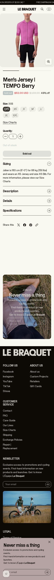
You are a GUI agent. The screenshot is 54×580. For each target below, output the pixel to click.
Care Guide (9, 420)
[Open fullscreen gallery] (48, 62)
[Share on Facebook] (24, 225)
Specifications (12, 210)
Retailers (35, 381)
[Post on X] (18, 225)
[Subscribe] (47, 572)
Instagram (8, 376)
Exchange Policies (12, 439)
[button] (10, 124)
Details (7, 200)
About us (35, 371)
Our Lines (8, 425)
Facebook (8, 371)
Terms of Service (12, 537)
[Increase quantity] (20, 136)
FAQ (5, 415)
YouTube (7, 381)
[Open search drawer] (42, 9)
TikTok (6, 386)
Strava (6, 391)
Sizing (7, 163)
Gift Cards (35, 386)
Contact (7, 410)
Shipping (7, 435)
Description (10, 191)
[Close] (49, 542)
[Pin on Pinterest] (30, 225)
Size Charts (9, 430)
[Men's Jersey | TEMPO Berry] (27, 40)
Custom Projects (39, 376)
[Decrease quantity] (5, 136)
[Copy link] (36, 225)
